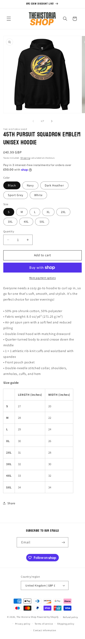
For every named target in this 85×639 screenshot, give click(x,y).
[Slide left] (33, 121)
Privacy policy (22, 623)
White (38, 195)
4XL (26, 222)
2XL (63, 212)
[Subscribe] (63, 542)
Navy (30, 185)
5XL (42, 222)
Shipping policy (65, 623)
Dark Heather (54, 185)
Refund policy (70, 617)
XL (48, 212)
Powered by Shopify (48, 616)
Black (12, 185)
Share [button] (11, 503)
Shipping (25, 157)
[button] (8, 18)
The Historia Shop (27, 616)
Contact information (44, 630)
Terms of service (44, 623)
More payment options (42, 278)
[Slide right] (51, 121)
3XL (10, 222)
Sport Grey (16, 195)
